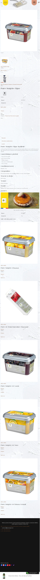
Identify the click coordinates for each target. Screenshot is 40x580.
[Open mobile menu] (1, 3)
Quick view (3, 277)
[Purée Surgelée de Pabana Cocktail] (19, 479)
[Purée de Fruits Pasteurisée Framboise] (19, 301)
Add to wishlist (3, 107)
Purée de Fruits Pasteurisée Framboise (15, 327)
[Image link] (19, 2)
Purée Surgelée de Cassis (10, 386)
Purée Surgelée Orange (5, 66)
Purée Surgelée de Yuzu (9, 445)
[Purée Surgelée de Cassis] (19, 360)
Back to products (4, 70)
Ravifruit (2, 270)
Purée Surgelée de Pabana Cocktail (13, 504)
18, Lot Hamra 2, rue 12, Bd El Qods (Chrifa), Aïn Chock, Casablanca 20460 (15, 526)
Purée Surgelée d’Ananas (10, 268)
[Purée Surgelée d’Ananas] (19, 242)
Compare (2, 274)
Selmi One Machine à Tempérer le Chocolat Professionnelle (11, 84)
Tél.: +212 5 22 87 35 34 (6, 529)
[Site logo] (5, 3)
